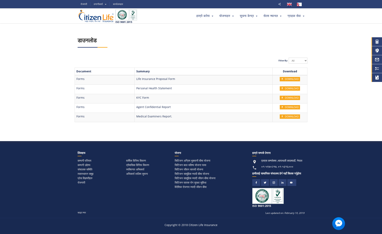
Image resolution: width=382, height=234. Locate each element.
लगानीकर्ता (98, 4)
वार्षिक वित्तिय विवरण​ (136, 160)
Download (291, 79)
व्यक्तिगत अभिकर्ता (135, 169)
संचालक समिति (85, 169)
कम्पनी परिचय (84, 160)
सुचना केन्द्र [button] (247, 16)
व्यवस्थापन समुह (86, 174)
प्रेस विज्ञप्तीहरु (85, 178)
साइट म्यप (82, 212)
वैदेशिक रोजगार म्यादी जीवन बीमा (191, 187)
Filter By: (283, 60)
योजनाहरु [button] (224, 16)
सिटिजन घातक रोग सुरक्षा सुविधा (190, 182)
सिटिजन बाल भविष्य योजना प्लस (190, 165)
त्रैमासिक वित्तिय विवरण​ (137, 165)
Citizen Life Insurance (203, 225)
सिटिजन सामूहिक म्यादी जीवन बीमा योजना (195, 178)
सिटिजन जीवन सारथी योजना (189, 169)
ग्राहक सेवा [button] (294, 16)
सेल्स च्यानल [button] (270, 16)
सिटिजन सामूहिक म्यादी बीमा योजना (192, 174)
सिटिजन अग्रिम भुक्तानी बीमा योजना (192, 160)
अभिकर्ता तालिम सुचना (137, 174)
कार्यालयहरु (118, 4)
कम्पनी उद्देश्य (84, 165)
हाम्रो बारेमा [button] (203, 16)
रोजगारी (84, 4)
